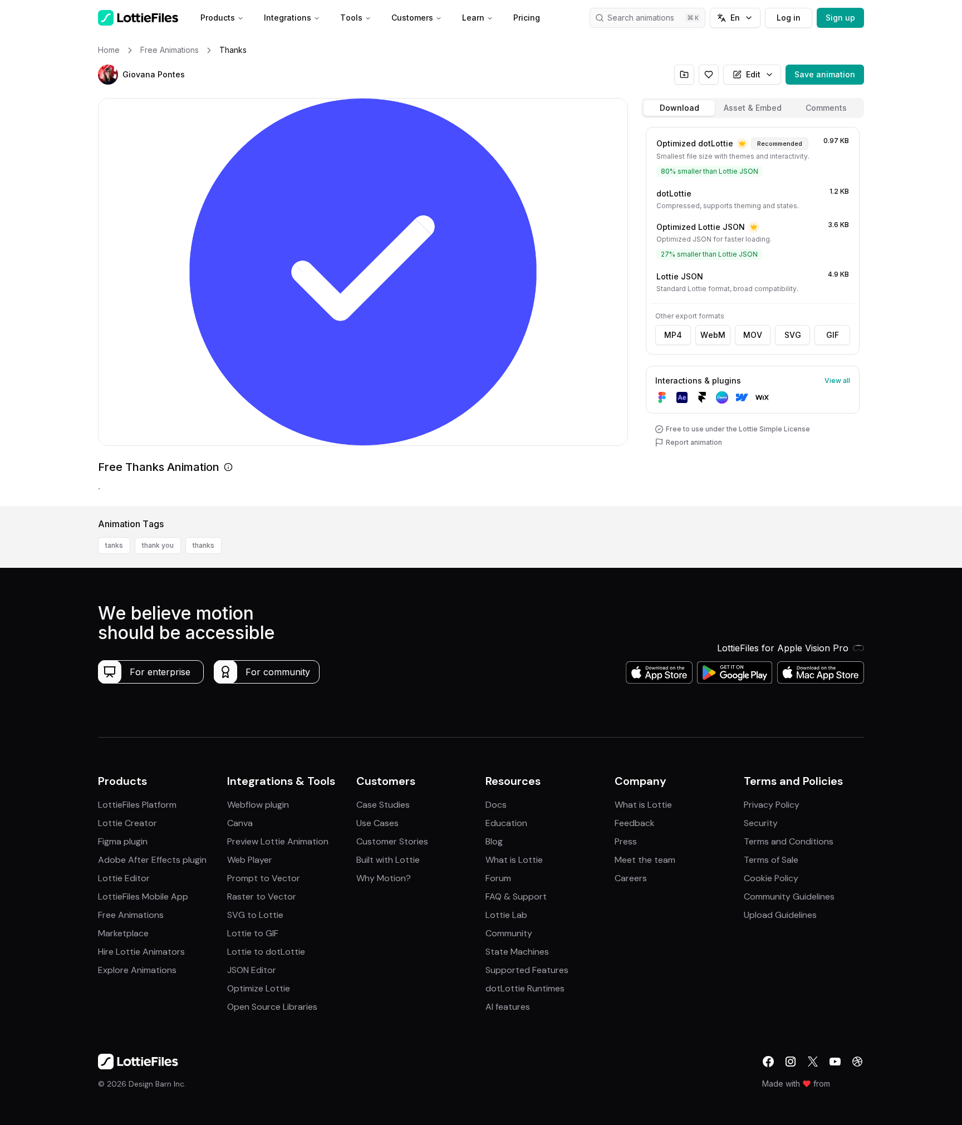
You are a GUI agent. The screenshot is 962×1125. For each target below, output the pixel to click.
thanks (203, 545)
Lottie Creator (127, 823)
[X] (812, 1061)
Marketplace (123, 933)
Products (217, 17)
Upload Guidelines (780, 915)
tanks (114, 545)
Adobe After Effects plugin (152, 860)
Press (626, 841)
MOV (752, 335)
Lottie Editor (124, 878)
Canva (240, 823)
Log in (789, 17)
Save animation (824, 74)
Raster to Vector (261, 896)
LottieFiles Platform (137, 804)
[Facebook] (768, 1061)
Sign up (840, 17)
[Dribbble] (857, 1061)
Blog (494, 841)
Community (508, 933)
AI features (507, 1007)
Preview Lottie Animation (277, 841)
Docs (496, 804)
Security (761, 823)
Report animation (694, 442)
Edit (753, 74)
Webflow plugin (258, 804)
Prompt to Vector (263, 878)
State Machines (517, 951)
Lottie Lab (506, 915)
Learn (473, 17)
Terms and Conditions (788, 841)
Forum (498, 878)
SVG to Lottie (255, 915)
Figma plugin (123, 841)
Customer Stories (392, 841)
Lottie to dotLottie (266, 951)
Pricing (526, 17)
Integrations (287, 17)
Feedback (635, 823)
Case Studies (383, 804)
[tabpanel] (752, 314)
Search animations (640, 17)
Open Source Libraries (272, 1007)
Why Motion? (383, 878)
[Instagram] (790, 1061)
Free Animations (131, 915)
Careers (631, 878)
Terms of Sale (771, 860)
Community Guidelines (789, 896)
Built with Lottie (388, 860)
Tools (351, 17)
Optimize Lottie (258, 988)
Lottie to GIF (252, 933)
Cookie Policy (771, 878)
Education (506, 823)
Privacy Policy (771, 804)
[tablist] (752, 108)
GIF (832, 335)
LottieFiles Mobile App (143, 896)
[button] (108, 75)
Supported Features (526, 970)
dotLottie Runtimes (525, 988)
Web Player (249, 860)
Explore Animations (137, 970)
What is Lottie (514, 860)
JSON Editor (251, 970)
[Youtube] (835, 1061)
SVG (792, 335)
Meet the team (645, 860)
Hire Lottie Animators (141, 951)
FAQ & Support (516, 896)
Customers (412, 17)
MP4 (673, 335)
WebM (712, 335)
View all (837, 380)
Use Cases (377, 823)
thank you (158, 545)
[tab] (679, 108)
